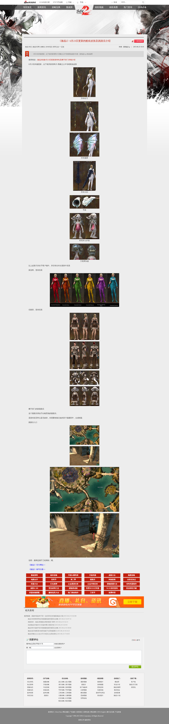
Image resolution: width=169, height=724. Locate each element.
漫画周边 (99, 23)
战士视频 (68, 682)
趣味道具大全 (54, 593)
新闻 (123, 2)
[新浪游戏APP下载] (85, 607)
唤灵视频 (68, 701)
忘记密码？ (58, 648)
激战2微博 (128, 12)
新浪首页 (27, 20)
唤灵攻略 (61, 701)
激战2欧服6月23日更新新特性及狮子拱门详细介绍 (56, 60)
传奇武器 (49, 47)
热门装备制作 (73, 593)
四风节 (53, 579)
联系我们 (80, 712)
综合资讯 (30, 682)
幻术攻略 (61, 698)
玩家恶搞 (99, 20)
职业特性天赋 (131, 588)
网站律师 (93, 712)
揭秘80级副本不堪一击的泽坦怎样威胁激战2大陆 (47, 616)
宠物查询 (69, 20)
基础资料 (34, 575)
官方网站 (27, 15)
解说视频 (113, 20)
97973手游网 (58, 2)
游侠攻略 (61, 687)
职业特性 (69, 18)
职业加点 (56, 18)
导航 (70, 2)
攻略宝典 (56, 7)
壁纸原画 (99, 18)
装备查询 (69, 12)
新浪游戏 (27, 18)
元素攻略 (61, 695)
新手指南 (56, 12)
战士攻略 (61, 682)
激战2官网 (36, 47)
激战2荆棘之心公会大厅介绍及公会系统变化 (42, 634)
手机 (81, 2)
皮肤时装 (69, 15)
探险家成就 (73, 588)
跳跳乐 (92, 579)
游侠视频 (68, 687)
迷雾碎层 (112, 593)
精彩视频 (99, 7)
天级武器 (92, 575)
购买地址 (127, 15)
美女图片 (100, 695)
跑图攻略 (131, 575)
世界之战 (56, 47)
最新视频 (84, 682)
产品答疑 (118, 712)
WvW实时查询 (112, 588)
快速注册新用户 (59, 644)
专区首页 (27, 12)
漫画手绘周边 (100, 693)
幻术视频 (68, 698)
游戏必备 (142, 7)
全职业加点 (131, 579)
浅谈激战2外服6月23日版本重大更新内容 (41, 625)
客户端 (142, 12)
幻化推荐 (53, 584)
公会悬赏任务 (73, 584)
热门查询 (128, 7)
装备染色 (46, 690)
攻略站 (42, 47)
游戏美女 (99, 12)
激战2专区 (28, 47)
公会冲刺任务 (92, 584)
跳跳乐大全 (56, 20)
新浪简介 (51, 712)
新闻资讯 (41, 7)
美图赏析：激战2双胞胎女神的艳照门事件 (41, 622)
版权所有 (88, 720)
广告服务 (73, 712)
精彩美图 (113, 7)
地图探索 (56, 23)
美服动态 (41, 18)
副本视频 (113, 12)
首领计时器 (142, 15)
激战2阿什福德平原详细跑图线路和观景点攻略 (43, 628)
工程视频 (68, 693)
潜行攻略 (61, 684)
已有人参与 (136, 640)
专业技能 (46, 687)
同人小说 (127, 20)
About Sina (58, 712)
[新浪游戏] (30, 2)
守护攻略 (61, 690)
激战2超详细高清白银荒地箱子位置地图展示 (42, 631)
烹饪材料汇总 (54, 588)
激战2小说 (117, 695)
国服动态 (30, 687)
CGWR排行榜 (44, 2)
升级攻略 (46, 684)
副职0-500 (34, 588)
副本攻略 (53, 575)
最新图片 (100, 682)
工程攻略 (61, 693)
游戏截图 (99, 15)
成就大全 (112, 575)
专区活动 (30, 695)
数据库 (69, 7)
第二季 (73, 579)
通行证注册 (110, 712)
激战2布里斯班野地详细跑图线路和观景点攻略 (43, 619)
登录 (115, 2)
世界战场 (84, 698)
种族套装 (112, 579)
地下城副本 (83, 687)
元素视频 (68, 695)
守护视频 (68, 690)
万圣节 (92, 593)
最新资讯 (41, 12)
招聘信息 (86, 712)
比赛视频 (84, 690)
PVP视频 (113, 18)
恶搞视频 (113, 23)
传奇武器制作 (131, 584)
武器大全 (34, 584)
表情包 (142, 18)
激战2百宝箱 (133, 684)
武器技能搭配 (34, 593)
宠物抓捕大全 (112, 584)
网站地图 (66, 712)
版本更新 (41, 20)
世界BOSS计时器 (92, 588)
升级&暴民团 (73, 575)
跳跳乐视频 (113, 15)
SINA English (101, 712)
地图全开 (34, 579)
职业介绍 (56, 15)
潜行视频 (68, 684)
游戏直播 (127, 18)
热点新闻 (41, 15)
